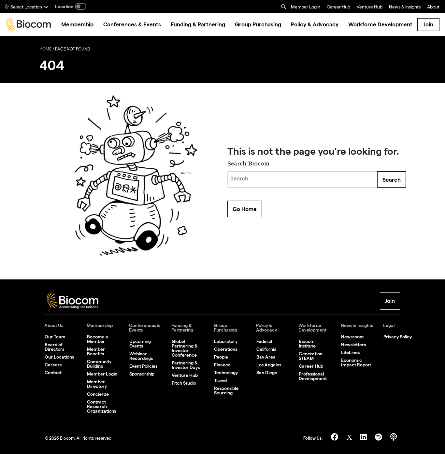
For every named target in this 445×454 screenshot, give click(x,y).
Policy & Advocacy (266, 328)
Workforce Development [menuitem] (380, 24)
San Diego (266, 372)
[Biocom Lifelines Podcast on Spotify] (379, 438)
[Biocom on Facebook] (335, 438)
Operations (225, 349)
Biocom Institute (307, 343)
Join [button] (390, 301)
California (266, 349)
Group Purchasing (225, 328)
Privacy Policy (397, 336)
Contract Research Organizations (101, 406)
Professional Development (313, 376)
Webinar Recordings (141, 356)
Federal (264, 341)
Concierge (98, 394)
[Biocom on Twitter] (350, 438)
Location (64, 6)
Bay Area (266, 357)
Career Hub (338, 7)
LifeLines (350, 352)
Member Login (305, 7)
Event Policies (143, 366)
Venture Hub (369, 7)
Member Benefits (96, 351)
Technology (226, 372)
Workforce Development (312, 328)
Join (428, 24)
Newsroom (352, 336)
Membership (100, 325)
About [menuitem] (433, 7)
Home (45, 50)
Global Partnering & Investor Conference (185, 348)
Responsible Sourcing (226, 390)
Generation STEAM (311, 356)
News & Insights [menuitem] (405, 7)
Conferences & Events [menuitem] (132, 24)
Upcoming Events (140, 343)
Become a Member (97, 339)
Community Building (99, 363)
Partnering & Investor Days (186, 365)
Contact (53, 372)
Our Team (55, 336)
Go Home (245, 209)
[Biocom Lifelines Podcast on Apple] (393, 438)
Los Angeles (268, 364)
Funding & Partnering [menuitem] (198, 24)
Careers (53, 364)
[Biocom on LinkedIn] (364, 438)
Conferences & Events (144, 328)
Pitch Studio (184, 383)
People (221, 357)
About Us (53, 325)
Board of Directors (54, 346)
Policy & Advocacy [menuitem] (314, 24)
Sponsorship (141, 374)
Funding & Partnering (182, 328)
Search (391, 180)
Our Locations (59, 357)
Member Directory (97, 384)
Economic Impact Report (356, 362)
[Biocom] (28, 24)
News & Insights (357, 325)
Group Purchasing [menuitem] (258, 24)
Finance (222, 364)
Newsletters (353, 344)
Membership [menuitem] (77, 24)
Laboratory (225, 341)
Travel (220, 380)
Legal (389, 325)
